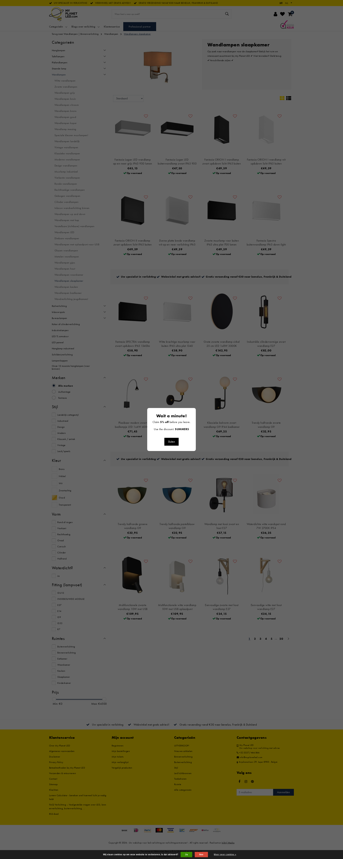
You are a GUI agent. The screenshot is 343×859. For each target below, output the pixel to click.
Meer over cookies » (225, 854)
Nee (201, 854)
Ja (186, 854)
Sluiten (171, 442)
